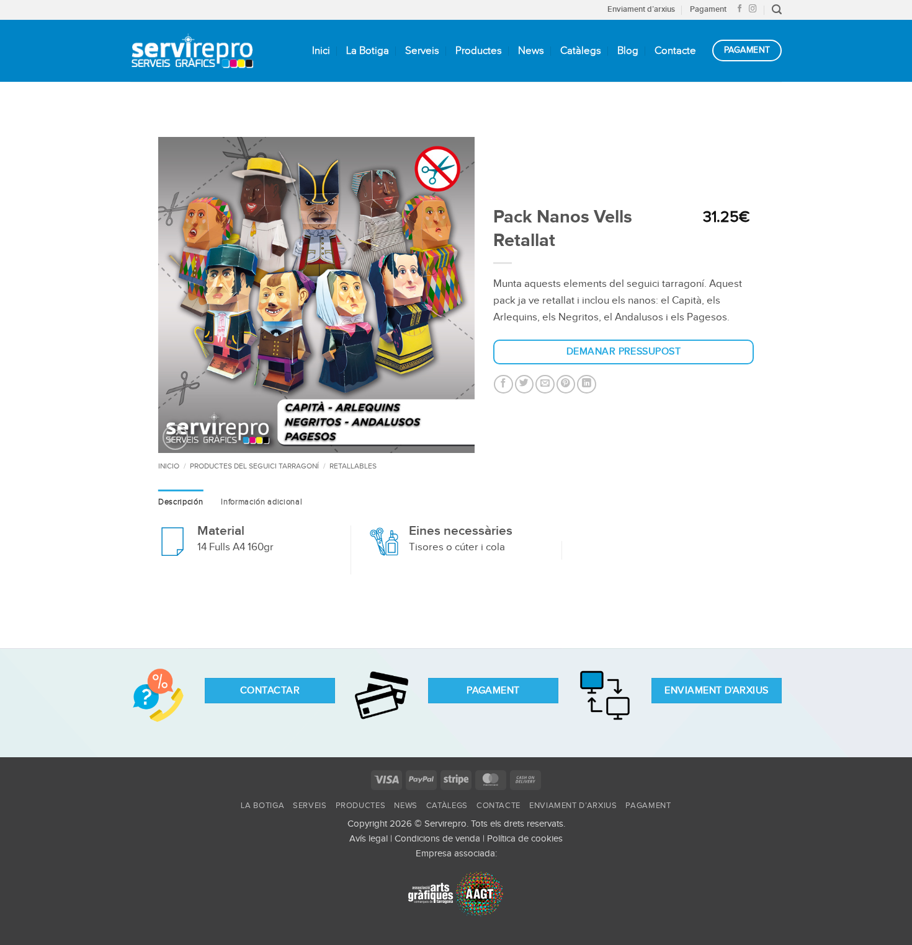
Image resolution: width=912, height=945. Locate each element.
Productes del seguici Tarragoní (254, 466)
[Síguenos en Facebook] (740, 9)
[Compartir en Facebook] (503, 384)
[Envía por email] (545, 384)
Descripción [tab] (180, 502)
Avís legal (368, 838)
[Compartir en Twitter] (524, 384)
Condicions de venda (437, 838)
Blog (627, 51)
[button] (777, 10)
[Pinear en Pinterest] (566, 384)
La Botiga (367, 51)
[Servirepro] (192, 50)
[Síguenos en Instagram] (753, 9)
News (531, 51)
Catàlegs (580, 51)
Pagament (708, 9)
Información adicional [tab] (261, 502)
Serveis (422, 51)
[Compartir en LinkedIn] (586, 384)
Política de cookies (525, 838)
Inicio (168, 466)
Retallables (353, 466)
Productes (478, 51)
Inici (321, 51)
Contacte (675, 51)
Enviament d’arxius (641, 9)
